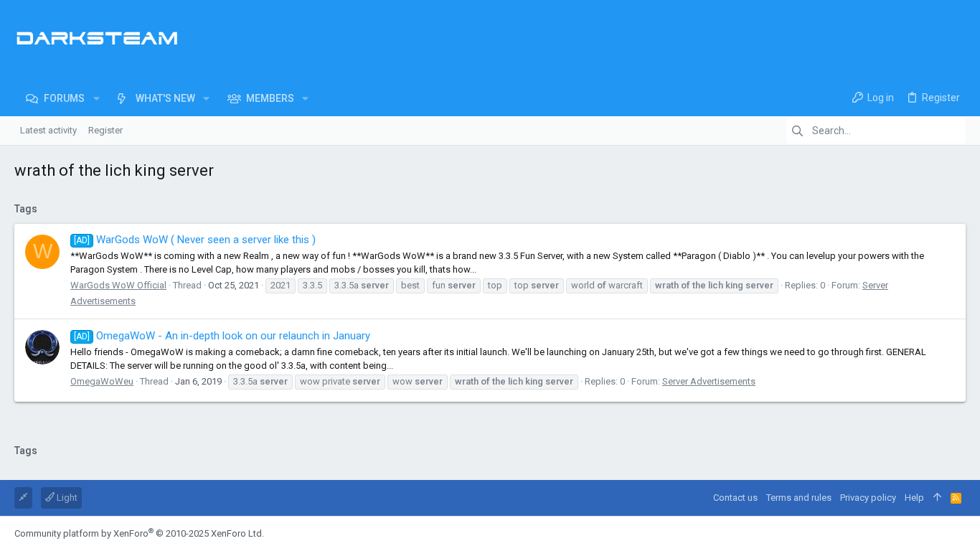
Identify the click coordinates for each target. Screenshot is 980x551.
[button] (95, 98)
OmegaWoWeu (101, 381)
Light (66, 497)
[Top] (937, 498)
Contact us (735, 497)
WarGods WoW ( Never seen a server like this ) (195, 239)
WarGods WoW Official (118, 285)
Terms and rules (798, 497)
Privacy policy (868, 497)
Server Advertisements (708, 381)
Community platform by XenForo (139, 533)
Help (914, 497)
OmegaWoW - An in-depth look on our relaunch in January (222, 335)
